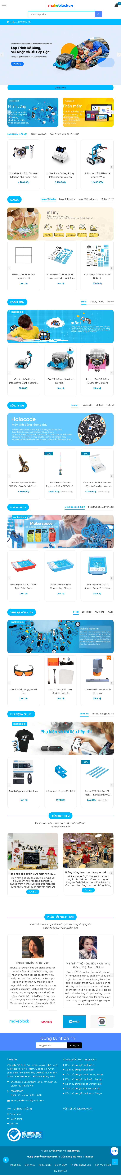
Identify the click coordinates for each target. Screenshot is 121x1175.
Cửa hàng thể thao (71, 1156)
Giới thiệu (30, 1164)
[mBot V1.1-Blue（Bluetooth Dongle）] (60, 360)
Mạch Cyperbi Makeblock (23, 791)
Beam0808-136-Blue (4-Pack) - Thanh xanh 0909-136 (97, 794)
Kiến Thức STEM (60, 815)
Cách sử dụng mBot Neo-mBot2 (82, 1088)
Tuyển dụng (16, 1118)
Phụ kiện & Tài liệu (21, 714)
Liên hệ (14, 1123)
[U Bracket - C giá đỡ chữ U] (60, 772)
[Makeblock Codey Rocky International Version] (60, 154)
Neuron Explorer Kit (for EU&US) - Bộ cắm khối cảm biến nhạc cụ (23, 486)
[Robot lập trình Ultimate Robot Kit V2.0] (97, 154)
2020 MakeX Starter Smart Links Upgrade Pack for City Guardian (60, 278)
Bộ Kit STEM (17, 405)
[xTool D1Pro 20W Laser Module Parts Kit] (60, 670)
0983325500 (24, 21)
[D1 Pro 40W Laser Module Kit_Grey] (97, 670)
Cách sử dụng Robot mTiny (80, 1064)
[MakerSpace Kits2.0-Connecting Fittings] (60, 565)
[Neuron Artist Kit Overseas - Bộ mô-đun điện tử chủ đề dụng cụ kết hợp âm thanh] (97, 463)
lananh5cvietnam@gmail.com (27, 1100)
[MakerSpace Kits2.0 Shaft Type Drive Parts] (24, 565)
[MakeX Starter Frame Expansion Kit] (24, 255)
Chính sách (16, 1113)
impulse (89, 1156)
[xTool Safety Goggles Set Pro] (24, 670)
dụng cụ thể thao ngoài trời (42, 1156)
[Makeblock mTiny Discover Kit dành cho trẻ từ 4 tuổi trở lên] (24, 154)
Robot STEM (17, 302)
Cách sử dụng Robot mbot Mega (83, 1093)
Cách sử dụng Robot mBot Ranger (84, 1079)
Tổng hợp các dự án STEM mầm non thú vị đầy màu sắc (33, 873)
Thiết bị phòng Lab (21, 612)
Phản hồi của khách (60, 917)
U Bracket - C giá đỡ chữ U (60, 791)
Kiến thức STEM (103, 1164)
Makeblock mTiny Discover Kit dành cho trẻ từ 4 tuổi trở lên (23, 176)
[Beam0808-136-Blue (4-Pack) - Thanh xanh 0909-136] (97, 772)
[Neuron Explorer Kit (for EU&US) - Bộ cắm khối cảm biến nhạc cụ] (24, 463)
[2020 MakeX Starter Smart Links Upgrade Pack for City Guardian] (60, 255)
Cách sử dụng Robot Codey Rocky (84, 1074)
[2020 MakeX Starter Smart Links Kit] (97, 255)
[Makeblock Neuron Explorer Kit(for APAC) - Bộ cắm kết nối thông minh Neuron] (60, 463)
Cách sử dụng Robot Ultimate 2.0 (83, 1083)
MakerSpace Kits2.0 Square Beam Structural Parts (97, 588)
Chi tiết (32, 891)
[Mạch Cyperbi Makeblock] (24, 772)
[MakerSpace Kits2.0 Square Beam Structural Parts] (97, 565)
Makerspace (18, 507)
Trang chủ (15, 1164)
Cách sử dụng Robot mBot (79, 1069)
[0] (116, 5)
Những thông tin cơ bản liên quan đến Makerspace (88, 872)
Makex (14, 199)
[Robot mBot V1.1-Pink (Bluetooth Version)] (97, 360)
